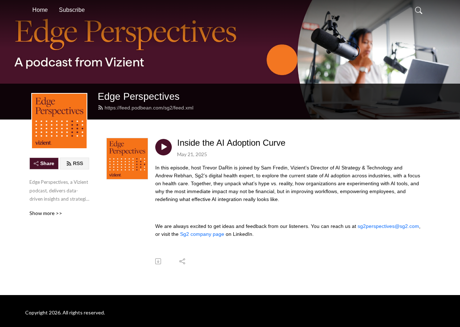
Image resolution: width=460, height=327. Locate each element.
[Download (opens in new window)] (159, 261)
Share (47, 163)
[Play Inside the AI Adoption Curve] (163, 147)
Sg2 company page (202, 234)
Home (40, 10)
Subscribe (72, 10)
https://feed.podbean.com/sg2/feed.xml (149, 108)
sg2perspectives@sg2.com (388, 226)
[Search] (418, 10)
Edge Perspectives (139, 96)
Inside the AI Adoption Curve (231, 143)
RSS (78, 163)
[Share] (183, 261)
